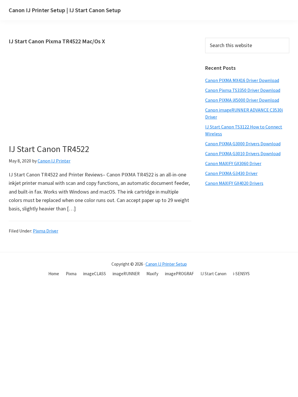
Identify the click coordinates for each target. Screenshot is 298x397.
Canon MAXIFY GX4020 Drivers (234, 183)
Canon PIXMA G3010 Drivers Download (243, 153)
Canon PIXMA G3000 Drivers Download (243, 143)
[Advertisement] (124, 103)
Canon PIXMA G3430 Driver (231, 173)
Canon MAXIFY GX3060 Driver (233, 163)
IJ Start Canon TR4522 (49, 148)
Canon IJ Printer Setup (166, 264)
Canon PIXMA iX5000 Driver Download (242, 100)
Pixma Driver (45, 231)
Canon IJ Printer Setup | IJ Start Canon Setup (65, 10)
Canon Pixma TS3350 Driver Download (242, 90)
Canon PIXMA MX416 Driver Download (242, 80)
